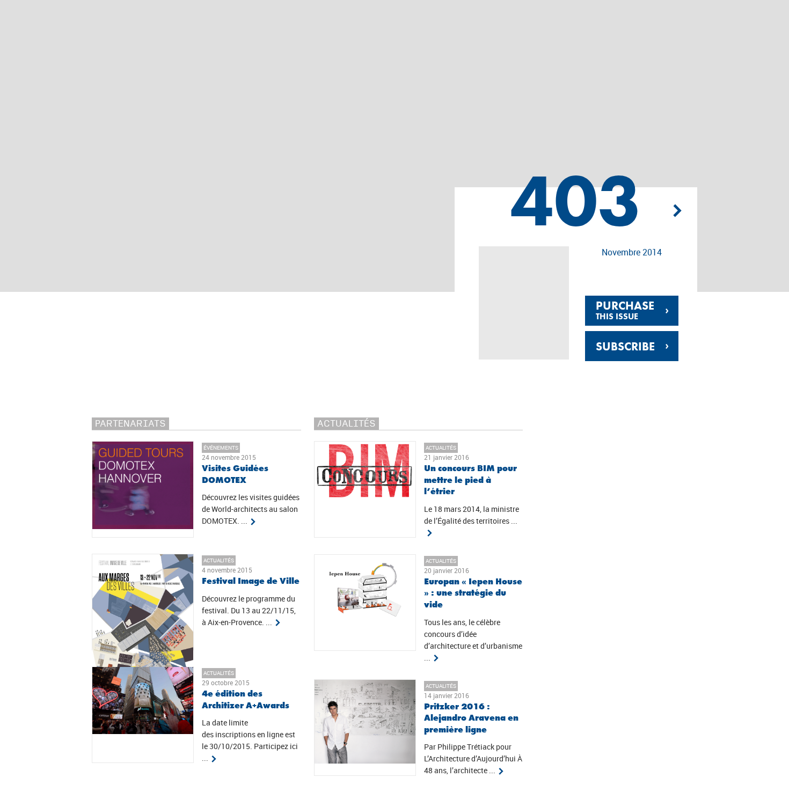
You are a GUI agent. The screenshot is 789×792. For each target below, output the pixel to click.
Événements (220, 447)
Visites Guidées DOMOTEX (235, 474)
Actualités (218, 560)
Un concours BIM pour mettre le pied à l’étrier (470, 480)
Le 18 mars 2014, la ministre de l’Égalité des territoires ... (471, 515)
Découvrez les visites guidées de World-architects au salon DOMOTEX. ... (250, 509)
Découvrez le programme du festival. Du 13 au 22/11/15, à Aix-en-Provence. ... (249, 610)
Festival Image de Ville (250, 580)
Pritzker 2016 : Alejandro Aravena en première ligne (471, 718)
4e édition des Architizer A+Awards (245, 699)
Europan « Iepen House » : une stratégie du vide (473, 593)
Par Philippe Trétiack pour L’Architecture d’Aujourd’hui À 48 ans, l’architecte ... (473, 758)
